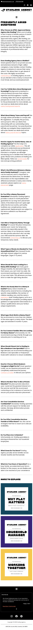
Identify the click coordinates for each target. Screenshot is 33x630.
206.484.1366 (20, 1)
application (19, 146)
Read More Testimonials (9, 606)
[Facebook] (27, 5)
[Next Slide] (16, 609)
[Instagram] (24, 5)
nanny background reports (10, 106)
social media (22, 159)
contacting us (6, 76)
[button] (16, 17)
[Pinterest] (31, 5)
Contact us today (7, 373)
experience (5, 297)
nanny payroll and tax (13, 133)
